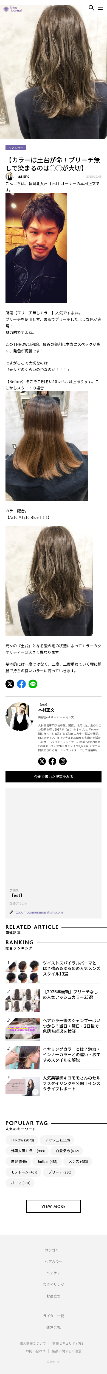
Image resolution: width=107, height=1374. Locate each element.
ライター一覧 (53, 1315)
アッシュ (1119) (57, 1140)
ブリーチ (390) (59, 1172)
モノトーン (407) (24, 1172)
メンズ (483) (78, 1161)
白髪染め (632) (67, 1150)
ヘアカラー (54, 1261)
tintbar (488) (48, 1161)
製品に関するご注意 (66, 1350)
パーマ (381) (20, 1182)
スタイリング (53, 1284)
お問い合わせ (36, 1350)
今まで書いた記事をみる (53, 776)
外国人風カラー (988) (28, 1150)
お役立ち (53, 1296)
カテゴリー (54, 1250)
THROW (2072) (22, 1140)
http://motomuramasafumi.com (38, 912)
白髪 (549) (19, 1161)
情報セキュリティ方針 (68, 1343)
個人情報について (32, 1343)
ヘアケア (53, 1273)
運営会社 (53, 1327)
